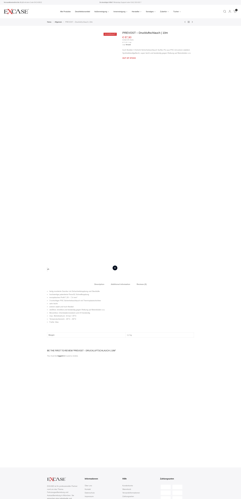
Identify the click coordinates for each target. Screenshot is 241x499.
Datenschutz (90, 493)
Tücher (176, 12)
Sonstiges (150, 12)
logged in (61, 356)
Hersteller (135, 12)
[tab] (99, 284)
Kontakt (88, 489)
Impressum (89, 496)
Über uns (88, 486)
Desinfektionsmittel (82, 12)
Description (99, 284)
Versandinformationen (131, 493)
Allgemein (58, 22)
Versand (128, 44)
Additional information (120, 284)
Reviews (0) (142, 284)
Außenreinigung (100, 12)
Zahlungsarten (128, 496)
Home (49, 22)
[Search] (224, 11)
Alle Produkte (65, 12)
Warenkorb (126, 489)
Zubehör (163, 12)
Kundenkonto (127, 486)
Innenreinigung (119, 12)
